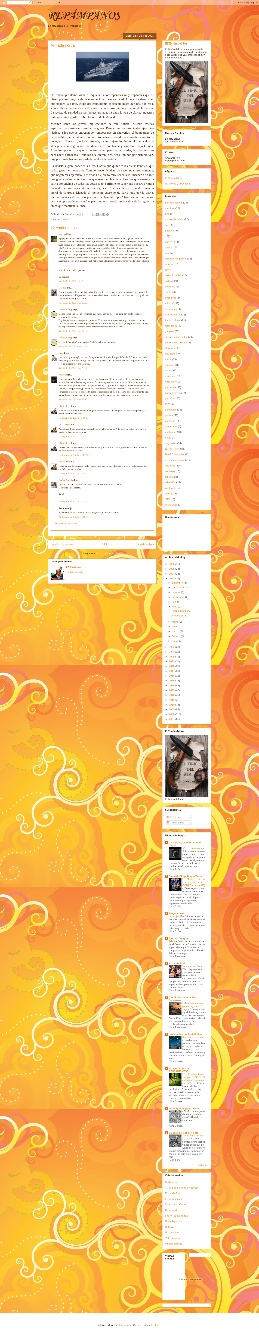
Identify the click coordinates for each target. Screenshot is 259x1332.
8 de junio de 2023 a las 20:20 (72, 368)
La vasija (174, 916)
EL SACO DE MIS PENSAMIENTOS (179, 1070)
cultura (169, 281)
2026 (172, 564)
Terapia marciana (181, 610)
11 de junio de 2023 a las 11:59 (73, 455)
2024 (172, 573)
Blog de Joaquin (179, 938)
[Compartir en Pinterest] (107, 214)
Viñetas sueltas (173, 1243)
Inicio (105, 544)
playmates (171, 409)
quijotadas (171, 443)
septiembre (178, 597)
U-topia (62, 287)
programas (171, 426)
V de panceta (172, 1238)
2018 (172, 666)
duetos (169, 292)
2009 (172, 709)
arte (167, 213)
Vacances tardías (191, 966)
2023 (172, 578)
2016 (172, 675)
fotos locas (171, 325)
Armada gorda (179, 615)
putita (168, 437)
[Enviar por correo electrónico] (94, 214)
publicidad (170, 432)
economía (170, 297)
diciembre (178, 582)
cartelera (170, 241)
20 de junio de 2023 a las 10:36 (73, 517)
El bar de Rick (177, 963)
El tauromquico (173, 1199)
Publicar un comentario (66, 523)
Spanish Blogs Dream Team (185, 876)
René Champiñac (174, 454)
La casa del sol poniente (183, 1132)
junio (175, 606)
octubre (176, 592)
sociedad (170, 465)
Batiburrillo (171, 1182)
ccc (167, 253)
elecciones (171, 309)
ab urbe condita (174, 202)
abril (174, 626)
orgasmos (170, 376)
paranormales (173, 392)
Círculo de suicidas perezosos (182, 1187)
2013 (172, 690)
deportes (170, 286)
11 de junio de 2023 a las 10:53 (73, 417)
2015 (172, 680)
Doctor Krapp (65, 309)
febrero (176, 636)
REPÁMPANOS (84, 16)
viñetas (169, 493)
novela (168, 370)
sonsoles (170, 471)
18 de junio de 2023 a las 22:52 (73, 501)
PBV (167, 404)
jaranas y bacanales (176, 337)
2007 (172, 719)
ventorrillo (170, 488)
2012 (172, 695)
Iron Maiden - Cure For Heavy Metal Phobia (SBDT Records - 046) (193, 882)
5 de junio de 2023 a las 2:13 (72, 281)
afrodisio (170, 208)
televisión (170, 482)
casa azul (170, 247)
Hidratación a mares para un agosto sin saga (192, 1006)
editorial (169, 303)
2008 (172, 714)
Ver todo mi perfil (74, 572)
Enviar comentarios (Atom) (109, 553)
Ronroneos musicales (193, 1037)
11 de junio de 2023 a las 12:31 (73, 473)
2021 (172, 651)
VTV (167, 499)
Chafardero (64, 406)
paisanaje (65, 219)
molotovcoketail (124, 1325)
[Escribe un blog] (97, 214)
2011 (172, 699)
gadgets (169, 331)
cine (167, 269)
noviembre (178, 587)
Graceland (171, 1210)
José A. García (65, 480)
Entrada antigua (145, 544)
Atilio (167, 225)
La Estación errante (176, 342)
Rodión (62, 374)
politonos (170, 420)
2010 (172, 704)
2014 (172, 685)
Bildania (169, 230)
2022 (172, 646)
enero (175, 641)
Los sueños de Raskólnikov (185, 1034)
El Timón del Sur (176, 43)
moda (168, 359)
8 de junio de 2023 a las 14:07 (72, 331)
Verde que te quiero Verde (184, 1108)
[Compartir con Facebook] (104, 214)
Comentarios (176, 822)
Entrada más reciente (62, 544)
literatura (170, 348)
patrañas (170, 398)
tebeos (169, 476)
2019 (172, 661)
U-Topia (169, 1227)
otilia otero (171, 381)
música (169, 364)
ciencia (169, 264)
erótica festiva (173, 314)
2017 (172, 671)
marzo (176, 631)
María (61, 234)
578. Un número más (193, 848)
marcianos (171, 353)
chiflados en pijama (176, 258)
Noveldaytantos (173, 1221)
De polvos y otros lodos (178, 183)
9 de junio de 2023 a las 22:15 (72, 399)
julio (174, 601)
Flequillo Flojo (173, 320)
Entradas (174, 817)
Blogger (157, 1325)
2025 (172, 568)
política (169, 415)
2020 (172, 656)
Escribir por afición (175, 1204)
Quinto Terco (172, 448)
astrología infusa (174, 219)
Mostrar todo (203, 1165)
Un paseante (172, 1232)
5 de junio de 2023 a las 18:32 (72, 303)
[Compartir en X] (101, 214)
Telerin (172, 941)
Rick (60, 353)
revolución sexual (174, 460)
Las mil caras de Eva (176, 1215)
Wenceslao (171, 504)
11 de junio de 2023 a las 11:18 (73, 436)
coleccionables (173, 275)
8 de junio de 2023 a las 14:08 (72, 346)
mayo (175, 621)
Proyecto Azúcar (178, 913)
